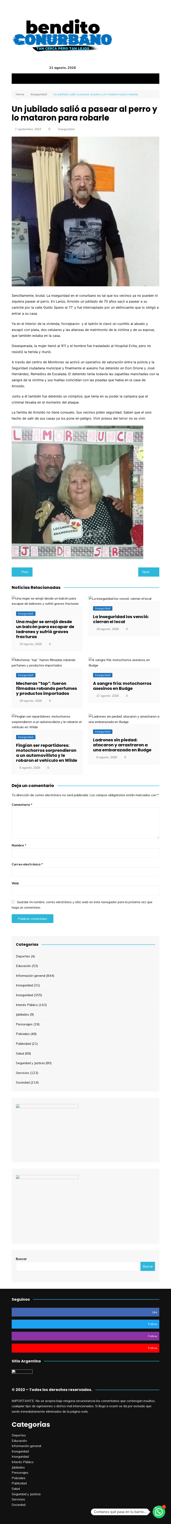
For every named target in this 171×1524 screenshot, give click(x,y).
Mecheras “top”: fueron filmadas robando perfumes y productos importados (46, 688)
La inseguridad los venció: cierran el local (121, 619)
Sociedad (23, 1082)
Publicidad (23, 1043)
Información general (30, 975)
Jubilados (22, 1014)
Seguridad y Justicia (30, 1063)
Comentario (22, 805)
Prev (24, 572)
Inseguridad (66, 129)
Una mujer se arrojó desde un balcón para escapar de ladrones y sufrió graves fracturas (45, 629)
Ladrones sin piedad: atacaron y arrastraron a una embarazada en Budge (122, 745)
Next (146, 572)
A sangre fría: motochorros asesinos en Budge (122, 685)
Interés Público (27, 1005)
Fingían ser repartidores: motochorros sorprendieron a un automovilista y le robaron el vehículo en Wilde (46, 752)
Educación (23, 966)
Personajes (24, 1024)
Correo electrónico (27, 864)
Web (15, 883)
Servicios (22, 1073)
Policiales (23, 1034)
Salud (20, 1053)
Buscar (21, 1259)
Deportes (23, 956)
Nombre (19, 845)
